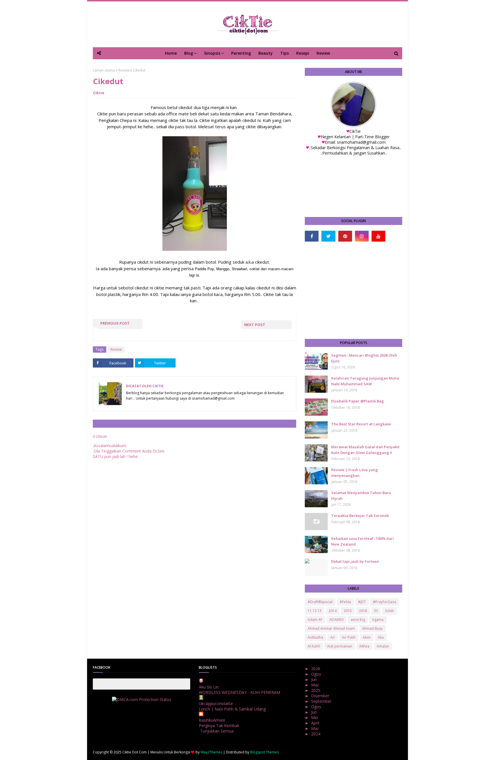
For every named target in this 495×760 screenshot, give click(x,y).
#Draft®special (320, 601)
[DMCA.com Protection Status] (141, 699)
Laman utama (104, 70)
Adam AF (315, 619)
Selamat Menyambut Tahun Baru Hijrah (361, 495)
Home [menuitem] (171, 53)
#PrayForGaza (384, 601)
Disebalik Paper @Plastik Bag (357, 401)
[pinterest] (345, 236)
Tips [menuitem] (284, 53)
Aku (381, 637)
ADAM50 (336, 619)
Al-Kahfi (314, 646)
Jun (314, 679)
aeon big (358, 619)
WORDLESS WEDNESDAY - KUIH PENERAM (239, 692)
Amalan (383, 646)
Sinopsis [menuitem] (212, 53)
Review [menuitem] (323, 53)
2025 (316, 690)
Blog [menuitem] (188, 53)
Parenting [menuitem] (241, 53)
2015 (348, 610)
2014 (333, 610)
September (322, 701)
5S (376, 610)
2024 (316, 734)
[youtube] (378, 236)
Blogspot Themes (264, 752)
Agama (378, 619)
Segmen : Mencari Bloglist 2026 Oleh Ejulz (364, 358)
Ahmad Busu (372, 628)
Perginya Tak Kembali (219, 725)
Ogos (316, 674)
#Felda (345, 601)
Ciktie (98, 92)
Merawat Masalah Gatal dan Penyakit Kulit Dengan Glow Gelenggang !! (365, 449)
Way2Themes (211, 752)
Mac (315, 685)
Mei (315, 717)
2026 (316, 668)
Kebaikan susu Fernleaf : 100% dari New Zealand (362, 541)
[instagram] (362, 236)
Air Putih (348, 637)
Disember (320, 695)
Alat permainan (339, 646)
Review (123, 70)
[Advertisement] (353, 290)
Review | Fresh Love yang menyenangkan (354, 472)
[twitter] (328, 236)
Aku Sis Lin (209, 687)
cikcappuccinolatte (216, 703)
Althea (364, 646)
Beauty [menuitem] (265, 53)
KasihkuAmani (212, 720)
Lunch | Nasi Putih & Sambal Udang (232, 709)
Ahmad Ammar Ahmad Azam (331, 628)
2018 (363, 610)
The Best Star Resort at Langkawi (361, 424)
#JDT (362, 601)
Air (332, 637)
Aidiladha (315, 637)
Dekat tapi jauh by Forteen (355, 561)
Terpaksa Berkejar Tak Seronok (360, 515)
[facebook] (312, 236)
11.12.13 (314, 610)
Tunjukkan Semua (216, 731)
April (315, 723)
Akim (367, 637)
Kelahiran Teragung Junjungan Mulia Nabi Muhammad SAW (365, 381)
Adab (389, 610)
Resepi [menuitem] (302, 53)
